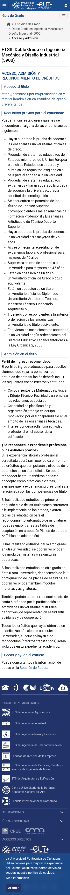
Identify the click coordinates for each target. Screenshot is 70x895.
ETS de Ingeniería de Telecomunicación (37, 745)
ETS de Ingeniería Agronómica (31, 712)
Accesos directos (16, 839)
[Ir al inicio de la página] (8, 24)
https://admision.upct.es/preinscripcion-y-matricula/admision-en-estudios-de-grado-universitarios (34, 99)
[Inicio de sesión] (66, 5)
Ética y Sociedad (15, 821)
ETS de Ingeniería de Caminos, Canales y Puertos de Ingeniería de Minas (37, 767)
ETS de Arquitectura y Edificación (33, 778)
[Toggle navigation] (4, 6)
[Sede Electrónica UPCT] (16, 687)
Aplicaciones (13, 812)
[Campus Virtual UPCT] (29, 688)
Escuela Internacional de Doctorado (34, 801)
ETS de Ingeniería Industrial (29, 723)
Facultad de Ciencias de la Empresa (34, 756)
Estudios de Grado (27, 24)
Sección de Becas (33, 668)
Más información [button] (17, 878)
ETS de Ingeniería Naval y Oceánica (34, 734)
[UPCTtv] (47, 687)
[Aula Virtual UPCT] (5, 688)
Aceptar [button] (13, 888)
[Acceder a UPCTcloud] (63, 687)
